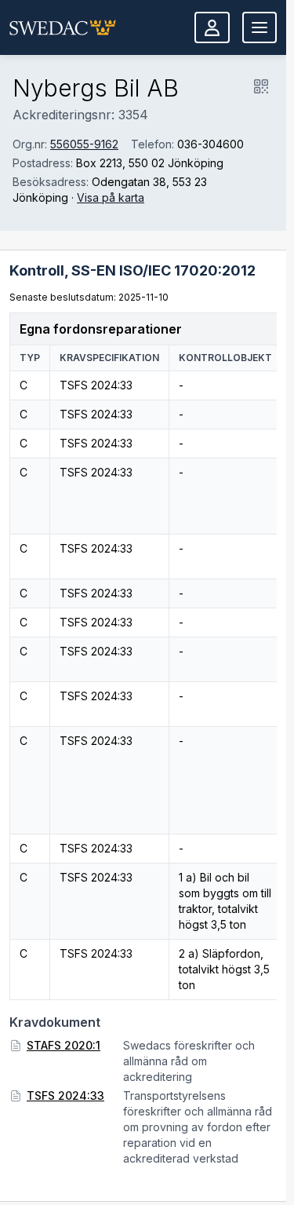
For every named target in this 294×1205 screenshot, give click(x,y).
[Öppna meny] (259, 27)
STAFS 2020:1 (63, 1045)
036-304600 (210, 144)
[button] (62, 27)
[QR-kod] (261, 86)
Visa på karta (110, 197)
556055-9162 (84, 144)
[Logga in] (212, 27)
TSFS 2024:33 (65, 1095)
